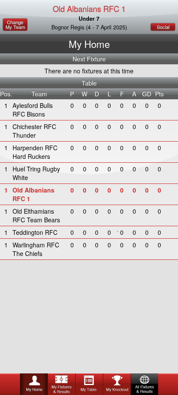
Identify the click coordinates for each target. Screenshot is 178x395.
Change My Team (15, 24)
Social (163, 26)
